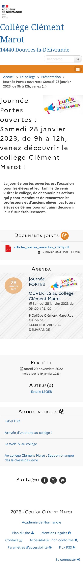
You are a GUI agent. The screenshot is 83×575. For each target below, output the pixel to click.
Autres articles (38, 411)
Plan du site (21, 533)
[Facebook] (44, 480)
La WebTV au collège (21, 444)
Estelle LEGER (41, 392)
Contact (12, 540)
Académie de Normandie (41, 522)
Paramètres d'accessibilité (28, 548)
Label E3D (12, 421)
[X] (53, 480)
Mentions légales (55, 533)
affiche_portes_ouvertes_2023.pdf (41, 247)
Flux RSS (66, 548)
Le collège (27, 77)
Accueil (9, 77)
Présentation (51, 77)
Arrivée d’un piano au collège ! (28, 433)
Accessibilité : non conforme (52, 540)
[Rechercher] (78, 58)
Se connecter (66, 560)
